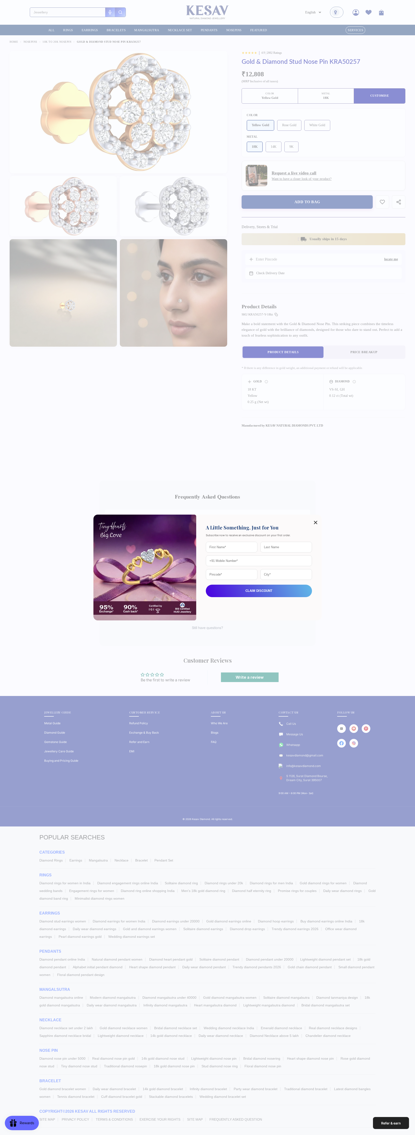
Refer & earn (391, 1123)
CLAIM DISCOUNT (258, 591)
